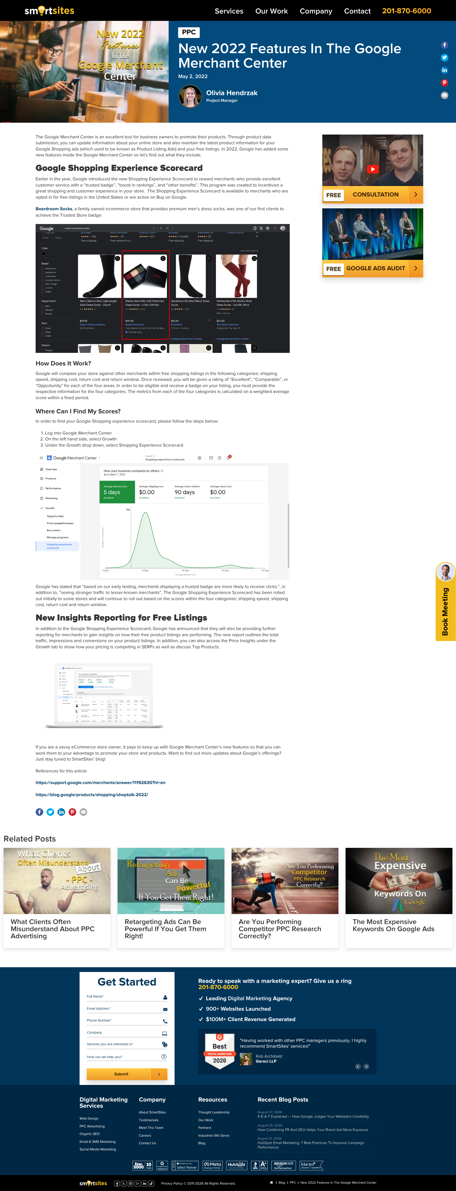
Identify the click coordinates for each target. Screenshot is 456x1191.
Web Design (89, 1119)
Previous (358, 1064)
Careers (145, 1136)
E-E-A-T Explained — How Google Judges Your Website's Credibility (313, 1116)
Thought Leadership (214, 1113)
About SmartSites (152, 1113)
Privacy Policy (172, 1184)
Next (366, 1064)
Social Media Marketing (98, 1150)
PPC (189, 32)
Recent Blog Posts (283, 1100)
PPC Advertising (92, 1127)
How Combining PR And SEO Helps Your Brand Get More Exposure (313, 1130)
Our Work (271, 11)
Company (316, 11)
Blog (201, 1143)
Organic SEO (90, 1134)
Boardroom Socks (54, 209)
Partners (204, 1128)
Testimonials (148, 1120)
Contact (357, 11)
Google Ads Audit (375, 269)
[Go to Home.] (271, 1183)
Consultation (376, 195)
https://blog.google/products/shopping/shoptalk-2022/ (92, 795)
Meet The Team (151, 1128)
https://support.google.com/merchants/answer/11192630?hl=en (101, 783)
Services (229, 11)
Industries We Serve (213, 1136)
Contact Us (147, 1143)
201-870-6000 (406, 11)
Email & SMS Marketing (98, 1142)
